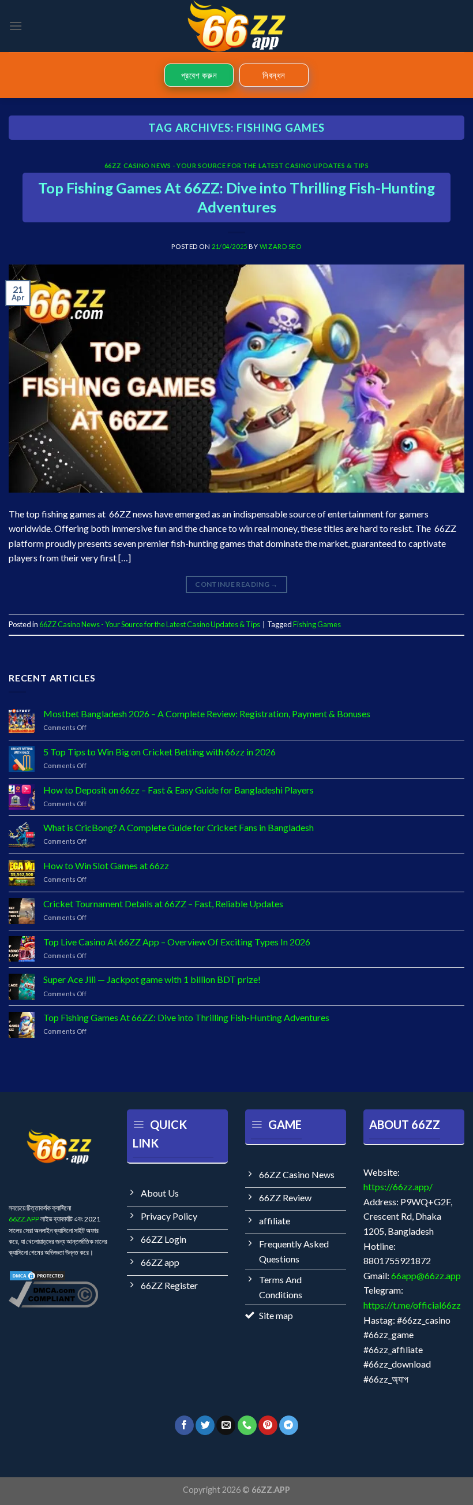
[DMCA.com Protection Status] (37, 1274)
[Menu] (15, 26)
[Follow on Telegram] (288, 1425)
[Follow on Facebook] (184, 1425)
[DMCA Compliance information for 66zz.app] (53, 1293)
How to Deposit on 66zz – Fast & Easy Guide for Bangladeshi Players (178, 789)
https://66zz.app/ (398, 1186)
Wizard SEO (281, 246)
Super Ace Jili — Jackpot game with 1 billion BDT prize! (152, 979)
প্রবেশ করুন (199, 75)
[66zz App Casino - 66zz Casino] (236, 26)
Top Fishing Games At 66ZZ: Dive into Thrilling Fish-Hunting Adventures (186, 1017)
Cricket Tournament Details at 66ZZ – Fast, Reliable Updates (163, 903)
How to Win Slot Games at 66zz (106, 865)
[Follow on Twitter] (205, 1425)
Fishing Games (317, 624)
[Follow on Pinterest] (267, 1425)
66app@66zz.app (426, 1275)
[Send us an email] (225, 1425)
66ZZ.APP (24, 1219)
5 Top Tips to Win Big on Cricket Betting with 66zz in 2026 (159, 751)
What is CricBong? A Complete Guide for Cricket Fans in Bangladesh (178, 827)
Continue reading (236, 584)
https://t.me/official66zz (412, 1304)
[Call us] (247, 1425)
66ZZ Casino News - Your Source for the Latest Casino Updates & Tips (236, 165)
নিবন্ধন (273, 75)
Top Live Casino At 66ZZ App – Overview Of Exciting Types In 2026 (176, 941)
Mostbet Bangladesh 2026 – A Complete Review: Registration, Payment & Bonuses (206, 713)
